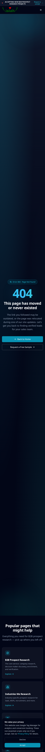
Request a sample (37, 3)
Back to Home (24, 339)
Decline (22, 739)
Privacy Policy (23, 734)
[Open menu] (40, 10)
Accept (22, 745)
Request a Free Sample (21, 347)
